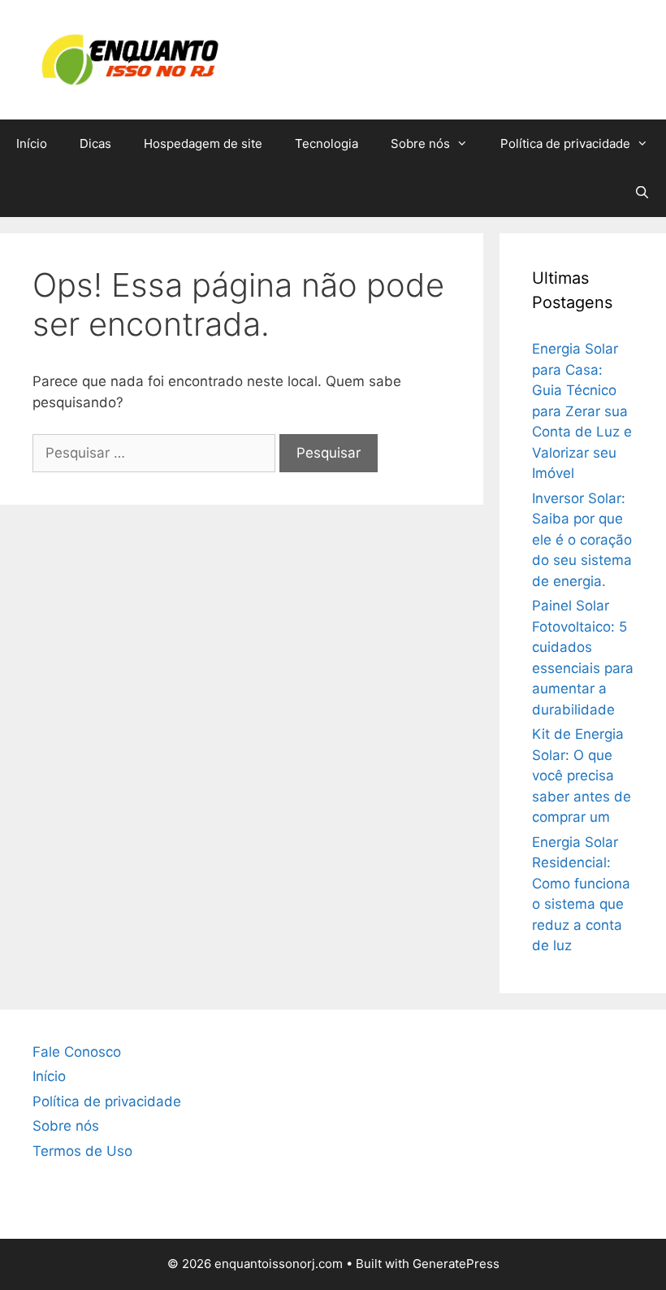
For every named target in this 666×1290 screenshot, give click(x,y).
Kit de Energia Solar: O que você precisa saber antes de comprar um (581, 775)
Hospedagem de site (203, 143)
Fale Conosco (76, 1052)
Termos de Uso (82, 1151)
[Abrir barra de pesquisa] (642, 192)
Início (31, 143)
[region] (333, 1222)
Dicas (95, 143)
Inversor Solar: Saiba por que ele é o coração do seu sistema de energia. (582, 539)
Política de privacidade (565, 143)
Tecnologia (326, 143)
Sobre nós (420, 143)
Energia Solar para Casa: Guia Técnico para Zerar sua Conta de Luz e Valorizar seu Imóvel (582, 411)
